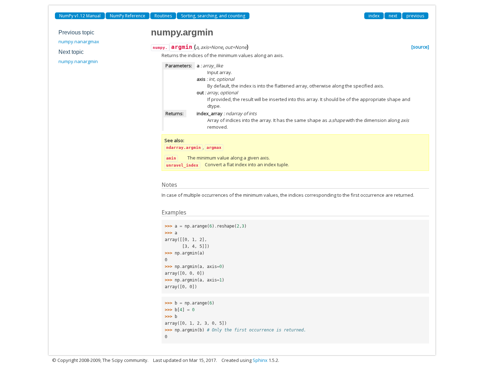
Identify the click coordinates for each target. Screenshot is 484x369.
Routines (163, 16)
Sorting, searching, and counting (213, 16)
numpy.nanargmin (78, 61)
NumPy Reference (127, 16)
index (373, 16)
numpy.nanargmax (78, 41)
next (393, 16)
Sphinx (260, 360)
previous (415, 16)
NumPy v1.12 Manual (80, 16)
